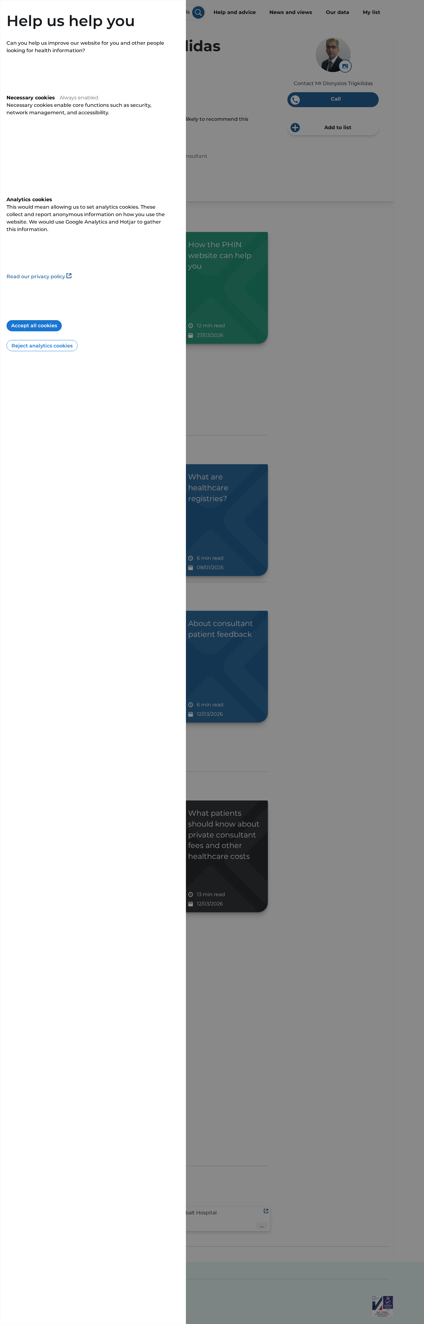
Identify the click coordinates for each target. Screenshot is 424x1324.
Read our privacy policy (36, 276)
